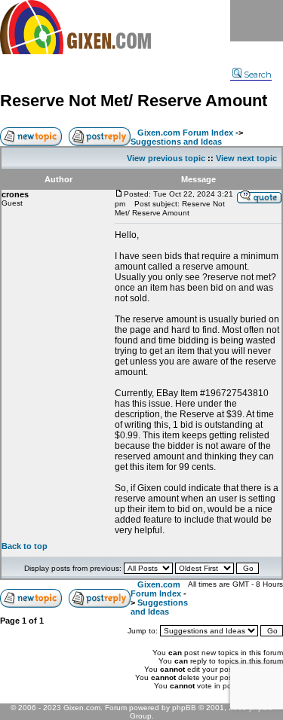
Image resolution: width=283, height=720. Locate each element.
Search (258, 74)
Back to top (25, 546)
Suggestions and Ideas (176, 141)
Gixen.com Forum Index (185, 132)
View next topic (246, 158)
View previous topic (166, 158)
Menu (256, 20)
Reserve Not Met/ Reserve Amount (133, 100)
